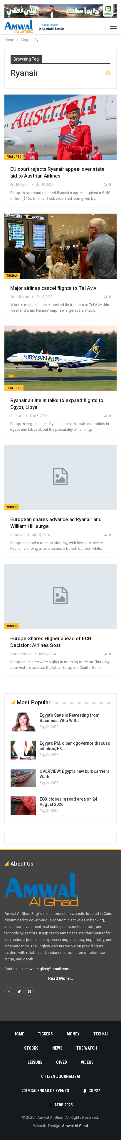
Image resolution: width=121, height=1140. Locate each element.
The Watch (86, 1048)
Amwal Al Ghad (75, 1125)
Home (19, 1034)
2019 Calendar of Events (45, 1090)
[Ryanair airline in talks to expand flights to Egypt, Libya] (60, 358)
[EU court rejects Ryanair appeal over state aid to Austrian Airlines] (60, 127)
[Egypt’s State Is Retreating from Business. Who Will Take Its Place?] (23, 722)
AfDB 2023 (63, 1104)
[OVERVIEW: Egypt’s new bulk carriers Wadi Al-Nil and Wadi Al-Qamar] (23, 778)
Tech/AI (12, 276)
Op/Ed (61, 1062)
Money (73, 1034)
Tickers (45, 1034)
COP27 (94, 1090)
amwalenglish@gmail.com (46, 969)
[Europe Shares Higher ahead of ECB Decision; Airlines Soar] (60, 596)
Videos (87, 1062)
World (11, 507)
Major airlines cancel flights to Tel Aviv (53, 288)
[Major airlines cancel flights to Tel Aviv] (60, 246)
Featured (13, 157)
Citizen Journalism (60, 1076)
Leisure (35, 1062)
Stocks (31, 1048)
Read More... (60, 978)
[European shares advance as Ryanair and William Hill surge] (60, 477)
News (57, 1048)
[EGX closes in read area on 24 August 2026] (23, 805)
